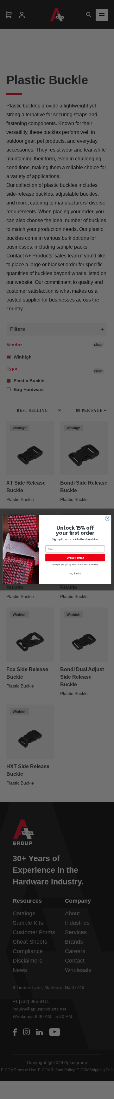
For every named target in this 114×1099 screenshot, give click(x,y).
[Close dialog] (107, 518)
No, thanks (75, 573)
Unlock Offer (75, 557)
